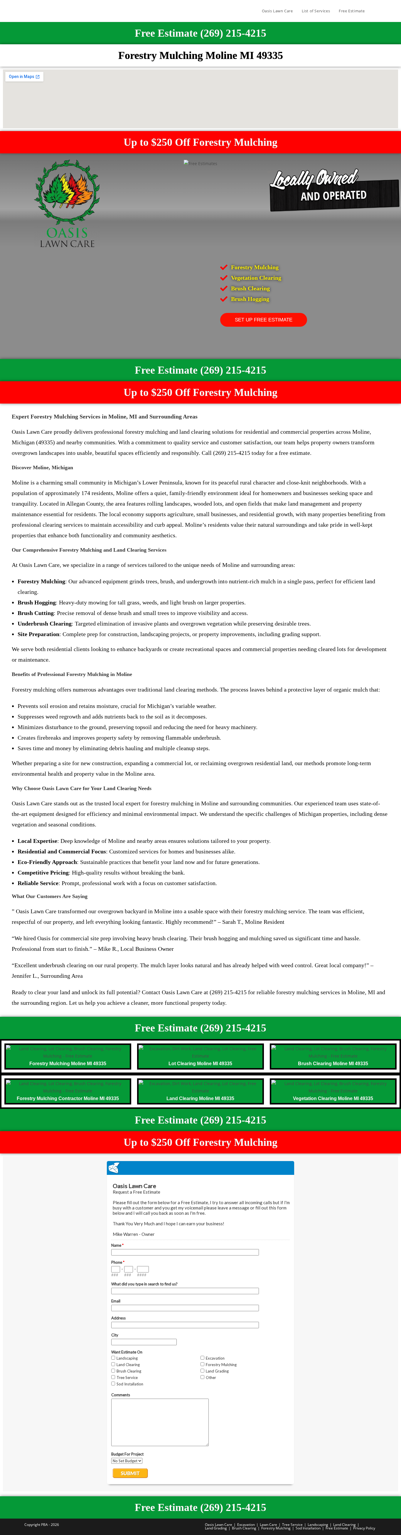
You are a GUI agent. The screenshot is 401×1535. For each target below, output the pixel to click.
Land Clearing (344, 1524)
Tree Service (292, 1524)
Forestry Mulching (276, 1528)
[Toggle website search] (375, 11)
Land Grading (216, 1528)
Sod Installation (308, 1528)
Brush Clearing (244, 1528)
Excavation (246, 1524)
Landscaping (318, 1524)
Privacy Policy (364, 1528)
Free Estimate (337, 1528)
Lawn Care (268, 1524)
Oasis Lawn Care (218, 1524)
